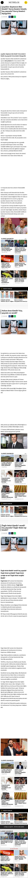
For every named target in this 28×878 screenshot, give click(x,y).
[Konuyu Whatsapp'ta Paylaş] (15, 17)
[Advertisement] (14, 44)
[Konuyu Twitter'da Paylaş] (12, 17)
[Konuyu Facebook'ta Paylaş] (10, 17)
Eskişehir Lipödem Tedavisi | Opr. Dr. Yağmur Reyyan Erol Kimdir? (7, 301)
